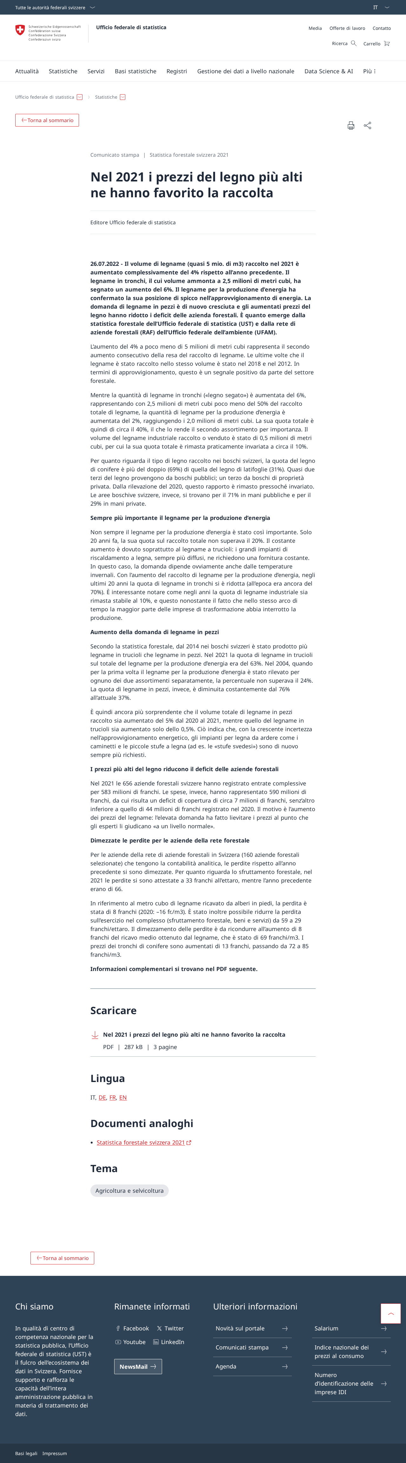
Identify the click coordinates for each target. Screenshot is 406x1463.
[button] (27, 71)
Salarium (326, 1328)
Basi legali (26, 1453)
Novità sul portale (240, 1328)
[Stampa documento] (351, 125)
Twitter (174, 1328)
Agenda (226, 1366)
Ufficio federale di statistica (131, 27)
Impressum (55, 1453)
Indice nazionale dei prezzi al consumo (342, 1351)
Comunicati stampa (242, 1347)
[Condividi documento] (367, 125)
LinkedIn (172, 1342)
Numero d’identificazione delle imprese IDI (344, 1383)
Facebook (136, 1328)
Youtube (134, 1342)
